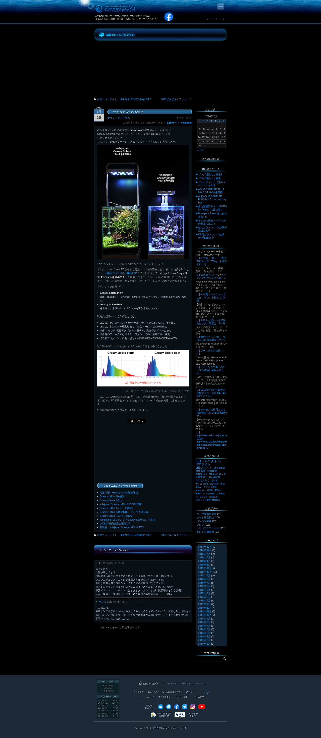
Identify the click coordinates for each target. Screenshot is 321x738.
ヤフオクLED (209, 493)
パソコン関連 (203, 521)
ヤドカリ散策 (202, 483)
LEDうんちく (202, 480)
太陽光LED (131, 273)
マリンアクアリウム (118, 118)
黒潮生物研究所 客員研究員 (164, 714)
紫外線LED (201, 474)
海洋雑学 (214, 483)
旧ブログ (207, 692)
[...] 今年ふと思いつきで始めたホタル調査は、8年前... (211, 322)
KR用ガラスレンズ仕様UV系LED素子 (211, 236)
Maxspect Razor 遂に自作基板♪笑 (212, 215)
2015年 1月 (204, 604)
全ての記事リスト (211, 159)
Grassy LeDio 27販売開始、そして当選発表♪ (125, 511)
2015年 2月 (204, 600)
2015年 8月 (204, 579)
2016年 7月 (204, 553)
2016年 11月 (204, 550)
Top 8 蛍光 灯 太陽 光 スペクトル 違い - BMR (211, 345)
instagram (192, 706)
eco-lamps (219, 467)
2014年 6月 (204, 629)
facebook (176, 706)
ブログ (200, 524)
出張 (222, 483)
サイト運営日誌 (205, 517)
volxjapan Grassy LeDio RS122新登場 (121, 504)
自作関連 (201, 470)
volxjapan (186, 122)
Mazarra (216, 500)
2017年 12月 (205, 546)
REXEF (168, 706)
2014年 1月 (204, 643)
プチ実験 (221, 493)
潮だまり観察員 (205, 531)
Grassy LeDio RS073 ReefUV (116, 515)
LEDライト (173, 122)
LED (199, 461)
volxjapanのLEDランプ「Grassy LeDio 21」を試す (128, 519)
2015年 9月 (204, 575)
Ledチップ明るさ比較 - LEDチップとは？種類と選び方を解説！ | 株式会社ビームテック (211, 382)
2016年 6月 (204, 557)
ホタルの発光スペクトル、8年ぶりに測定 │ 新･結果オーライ (211, 330)
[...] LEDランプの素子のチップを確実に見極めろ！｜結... (211, 370)
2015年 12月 (205, 568)
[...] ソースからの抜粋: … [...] (210, 352)
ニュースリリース (156, 692)
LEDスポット (204, 467)
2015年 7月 (204, 582)
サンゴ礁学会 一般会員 (192, 714)
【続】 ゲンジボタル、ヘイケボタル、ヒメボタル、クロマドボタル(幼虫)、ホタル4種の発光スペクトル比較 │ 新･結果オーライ (211, 310)
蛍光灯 (199, 493)
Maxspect (200, 490)
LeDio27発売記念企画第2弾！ (116, 523)
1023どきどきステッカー (175, 99)
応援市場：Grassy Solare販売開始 (119, 492)
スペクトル (212, 461)
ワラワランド (182, 697)
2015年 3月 (204, 597)
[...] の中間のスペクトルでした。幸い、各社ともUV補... (211, 297)
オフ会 (222, 474)
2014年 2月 (204, 640)
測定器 (210, 490)
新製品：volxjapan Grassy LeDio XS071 (122, 527)
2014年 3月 (204, 636)
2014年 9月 (204, 618)
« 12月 (200, 150)
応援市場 (200, 477)
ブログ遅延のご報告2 (210, 174)
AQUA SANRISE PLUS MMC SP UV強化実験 (211, 191)
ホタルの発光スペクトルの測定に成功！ (212, 222)
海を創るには (164, 697)
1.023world (162, 728)
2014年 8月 (204, 622)
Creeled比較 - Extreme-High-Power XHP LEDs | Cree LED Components (211, 360)
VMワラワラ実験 (203, 500)
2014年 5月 (204, 633)
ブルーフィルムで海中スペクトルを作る (212, 184)
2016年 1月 (204, 564)
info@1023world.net (160, 706)
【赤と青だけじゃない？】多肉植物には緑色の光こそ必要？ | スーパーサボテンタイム (211, 424)
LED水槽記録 (213, 477)
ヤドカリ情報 (210, 487)
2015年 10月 (205, 571)
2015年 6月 (204, 586)
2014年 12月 (205, 607)
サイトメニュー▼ (215, 19)
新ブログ (190, 692)
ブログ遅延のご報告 (209, 178)
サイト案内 (139, 692)
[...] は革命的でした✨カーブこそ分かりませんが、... (211, 276)
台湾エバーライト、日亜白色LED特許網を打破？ (124, 99)
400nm (199, 487)
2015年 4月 (204, 593)
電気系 (214, 480)
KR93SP (213, 474)
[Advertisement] (125, 66)
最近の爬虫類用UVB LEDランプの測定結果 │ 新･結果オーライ (211, 403)
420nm (218, 490)
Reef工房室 (199, 697)
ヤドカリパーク (147, 697)
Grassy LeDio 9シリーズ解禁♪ (116, 508)
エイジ (102, 602)
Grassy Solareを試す (111, 500)
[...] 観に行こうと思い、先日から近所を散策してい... (211, 338)
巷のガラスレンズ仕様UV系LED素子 (212, 229)
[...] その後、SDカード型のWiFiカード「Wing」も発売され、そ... (211, 261)
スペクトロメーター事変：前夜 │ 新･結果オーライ (211, 253)
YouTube (201, 706)
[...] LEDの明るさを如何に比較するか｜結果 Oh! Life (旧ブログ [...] (211, 392)
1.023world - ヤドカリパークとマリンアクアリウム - (123, 15)
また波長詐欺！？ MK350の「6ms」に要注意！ (212, 208)
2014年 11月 (204, 611)
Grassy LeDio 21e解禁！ (113, 496)
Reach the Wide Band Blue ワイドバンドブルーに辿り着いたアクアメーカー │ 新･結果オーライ (211, 286)
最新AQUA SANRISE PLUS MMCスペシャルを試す (212, 199)
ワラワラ (203, 497)
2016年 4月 (204, 561)
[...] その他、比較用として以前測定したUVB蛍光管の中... (211, 412)
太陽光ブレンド (113, 273)
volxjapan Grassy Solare (128, 111)
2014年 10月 (205, 614)
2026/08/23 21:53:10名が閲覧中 (108, 688)
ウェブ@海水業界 (206, 514)
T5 (197, 497)
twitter (184, 706)
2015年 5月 (204, 589)
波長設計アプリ (173, 692)
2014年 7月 (204, 625)
